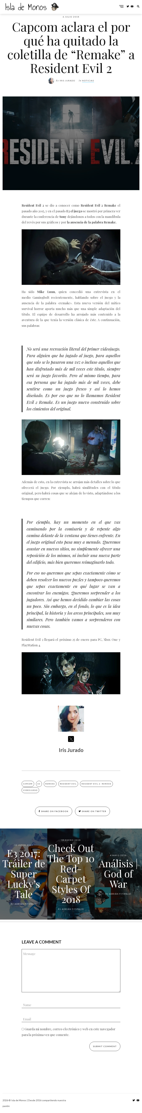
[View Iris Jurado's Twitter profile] (71, 739)
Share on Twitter (93, 811)
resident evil (68, 784)
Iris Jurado (67, 80)
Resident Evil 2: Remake (96, 784)
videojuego (30, 790)
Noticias (88, 80)
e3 (39, 784)
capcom (28, 784)
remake (50, 784)
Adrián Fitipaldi (26, 904)
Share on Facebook (54, 811)
